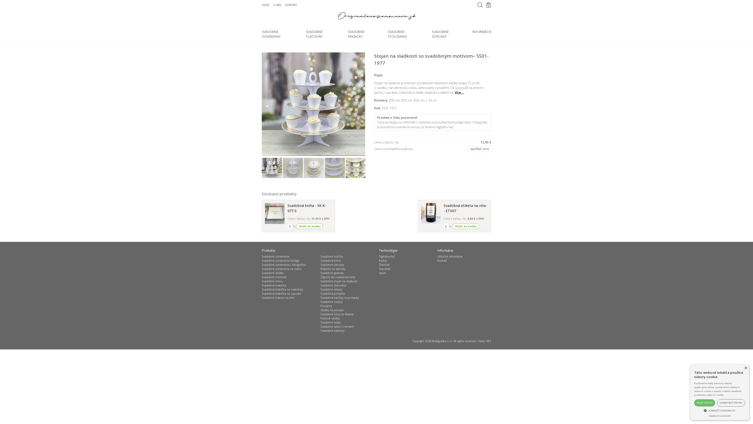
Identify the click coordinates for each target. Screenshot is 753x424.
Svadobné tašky (330, 322)
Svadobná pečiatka (332, 293)
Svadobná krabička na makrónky (282, 289)
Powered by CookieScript (720, 416)
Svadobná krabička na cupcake (281, 293)
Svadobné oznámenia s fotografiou (284, 265)
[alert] (719, 392)
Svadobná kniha (330, 260)
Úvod (265, 5)
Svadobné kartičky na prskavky (339, 298)
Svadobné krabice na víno (278, 298)
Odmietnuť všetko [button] (731, 402)
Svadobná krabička (274, 285)
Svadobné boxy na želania (336, 314)
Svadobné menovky (274, 277)
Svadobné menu (272, 281)
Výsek (382, 273)
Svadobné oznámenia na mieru (281, 269)
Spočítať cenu (479, 149)
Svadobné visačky (331, 302)
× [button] (745, 368)
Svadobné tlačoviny (314, 34)
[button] (719, 410)
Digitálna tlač (387, 256)
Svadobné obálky (273, 273)
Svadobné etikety (331, 289)
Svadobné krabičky (356, 34)
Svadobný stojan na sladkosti (338, 281)
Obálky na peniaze (332, 310)
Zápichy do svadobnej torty (337, 277)
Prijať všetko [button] (705, 402)
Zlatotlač (384, 265)
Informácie (481, 32)
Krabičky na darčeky (332, 269)
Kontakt (291, 5)
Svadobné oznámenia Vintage (280, 260)
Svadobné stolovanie (397, 34)
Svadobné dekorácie (333, 285)
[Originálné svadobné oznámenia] (376, 16)
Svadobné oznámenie (271, 34)
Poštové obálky (330, 318)
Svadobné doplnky (440, 34)
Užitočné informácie (449, 256)
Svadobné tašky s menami (337, 326)
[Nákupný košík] (488, 5)
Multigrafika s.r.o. (442, 341)
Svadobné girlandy (332, 273)
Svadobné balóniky (332, 331)
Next (360, 106)
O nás (277, 5)
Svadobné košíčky (331, 256)
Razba (383, 260)
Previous (267, 106)
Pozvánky (326, 306)
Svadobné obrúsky (332, 265)
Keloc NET (485, 341)
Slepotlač (385, 269)
